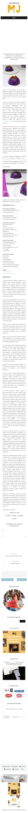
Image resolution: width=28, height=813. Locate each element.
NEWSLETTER (13, 662)
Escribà (12, 159)
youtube (16, 769)
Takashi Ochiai (17, 159)
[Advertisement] (14, 36)
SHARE (8, 515)
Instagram (5, 121)
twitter (23, 766)
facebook (15, 766)
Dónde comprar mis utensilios (9, 273)
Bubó (9, 159)
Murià (23, 159)
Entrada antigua (21, 579)
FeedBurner (20, 717)
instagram (7, 766)
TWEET (14, 515)
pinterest (8, 769)
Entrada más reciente (8, 579)
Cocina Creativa (13, 62)
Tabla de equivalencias (7, 271)
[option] (14, 530)
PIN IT (15, 518)
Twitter (9, 121)
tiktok (22, 769)
